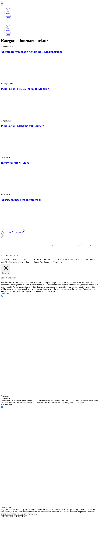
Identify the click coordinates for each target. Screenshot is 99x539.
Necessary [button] (5, 293)
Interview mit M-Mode (15, 162)
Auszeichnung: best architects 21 (21, 199)
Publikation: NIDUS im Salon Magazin (25, 88)
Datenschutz (59, 245)
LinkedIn (88, 245)
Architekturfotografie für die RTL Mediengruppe (31, 51)
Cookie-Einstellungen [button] (41, 262)
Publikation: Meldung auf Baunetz (22, 125)
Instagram (93, 245)
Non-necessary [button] (6, 405)
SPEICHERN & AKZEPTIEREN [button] (14, 516)
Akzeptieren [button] (57, 262)
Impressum (72, 245)
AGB (82, 245)
